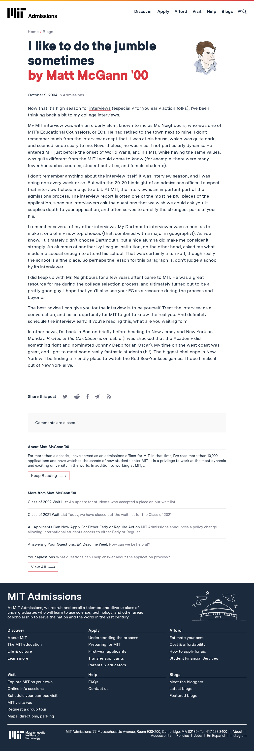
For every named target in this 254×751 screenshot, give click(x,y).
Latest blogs (180, 688)
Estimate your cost (186, 637)
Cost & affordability (187, 644)
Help (92, 674)
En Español (216, 736)
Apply (94, 630)
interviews (100, 108)
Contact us (98, 688)
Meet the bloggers (186, 681)
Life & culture (19, 651)
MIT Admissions (44, 596)
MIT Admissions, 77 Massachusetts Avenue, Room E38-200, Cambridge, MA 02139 (131, 732)
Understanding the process (113, 637)
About (237, 732)
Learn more (17, 658)
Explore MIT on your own (30, 681)
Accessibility (161, 736)
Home (33, 31)
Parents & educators (107, 665)
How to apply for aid (187, 651)
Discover (15, 630)
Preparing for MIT (104, 644)
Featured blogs (183, 695)
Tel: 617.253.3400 (213, 732)
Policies (182, 736)
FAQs (93, 681)
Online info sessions (25, 688)
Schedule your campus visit (32, 695)
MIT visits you (19, 702)
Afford (175, 630)
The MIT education (24, 644)
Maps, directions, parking (30, 716)
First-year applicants (107, 651)
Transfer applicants (106, 658)
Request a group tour (26, 709)
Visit (11, 674)
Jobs (198, 736)
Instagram (238, 736)
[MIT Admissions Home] (32, 11)
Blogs (48, 31)
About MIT (17, 637)
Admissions (73, 95)
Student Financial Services (193, 658)
